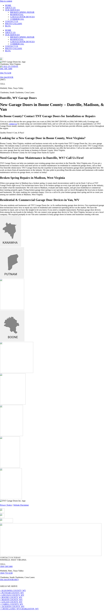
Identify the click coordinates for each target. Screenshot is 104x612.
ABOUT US (10, 8)
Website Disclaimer (21, 505)
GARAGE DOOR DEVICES (22, 17)
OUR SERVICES (12, 10)
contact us (13, 124)
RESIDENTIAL (17, 14)
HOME (8, 5)
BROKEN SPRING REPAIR (22, 12)
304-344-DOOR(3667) (9, 580)
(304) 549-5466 (6, 566)
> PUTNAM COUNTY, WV (12, 593)
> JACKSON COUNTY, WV (12, 606)
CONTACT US (11, 21)
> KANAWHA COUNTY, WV (13, 590)
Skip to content (6, 1)
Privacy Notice (6, 505)
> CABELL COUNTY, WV (11, 604)
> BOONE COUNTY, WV (11, 597)
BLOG (8, 26)
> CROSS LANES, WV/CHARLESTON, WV (19, 609)
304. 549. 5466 (6, 69)
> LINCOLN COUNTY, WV (12, 595)
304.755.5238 (5, 73)
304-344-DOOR (6, 77)
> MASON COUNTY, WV (11, 600)
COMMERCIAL (17, 19)
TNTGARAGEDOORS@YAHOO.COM (17, 584)
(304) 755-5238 (6, 573)
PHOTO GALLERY (13, 24)
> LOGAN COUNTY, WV (11, 602)
